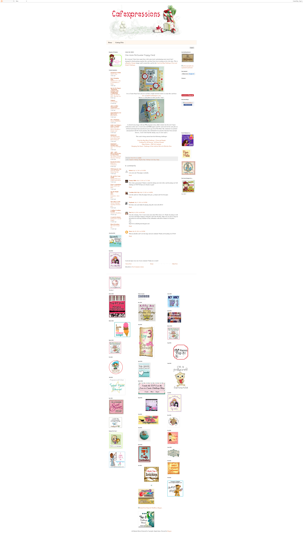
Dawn (130, 231)
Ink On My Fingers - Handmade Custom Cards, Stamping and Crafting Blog (116, 90)
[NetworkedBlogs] (188, 102)
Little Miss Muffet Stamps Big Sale (115, 171)
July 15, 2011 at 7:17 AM (143, 180)
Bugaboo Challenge (133, 159)
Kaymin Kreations (115, 162)
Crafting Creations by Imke (116, 210)
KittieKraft (113, 135)
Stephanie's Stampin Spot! (114, 144)
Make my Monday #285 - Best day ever (116, 95)
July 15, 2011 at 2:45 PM (141, 202)
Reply (130, 175)
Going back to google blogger (116, 219)
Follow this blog (188, 104)
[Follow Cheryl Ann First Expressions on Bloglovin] (188, 74)
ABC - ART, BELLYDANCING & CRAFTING (116, 153)
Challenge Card (149, 159)
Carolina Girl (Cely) (134, 192)
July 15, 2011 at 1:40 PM (146, 192)
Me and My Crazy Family (115, 176)
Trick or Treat (114, 74)
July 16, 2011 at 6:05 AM (138, 212)
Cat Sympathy (114, 101)
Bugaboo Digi (142, 159)
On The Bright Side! (114, 192)
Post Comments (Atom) (138, 267)
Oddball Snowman (115, 108)
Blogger (169, 531)
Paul (130, 212)
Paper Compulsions (116, 184)
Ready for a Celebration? (114, 164)
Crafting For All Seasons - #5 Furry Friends (151, 142)
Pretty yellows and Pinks (115, 186)
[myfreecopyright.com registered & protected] (187, 67)
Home (110, 42)
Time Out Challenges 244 (116, 147)
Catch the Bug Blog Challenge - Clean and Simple (151, 140)
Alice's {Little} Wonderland (114, 106)
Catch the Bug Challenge (164, 63)
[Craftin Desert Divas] (151, 410)
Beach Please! (114, 115)
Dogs (154, 159)
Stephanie (131, 202)
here (143, 95)
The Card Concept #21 (115, 226)
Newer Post (128, 264)
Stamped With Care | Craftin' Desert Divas (116, 179)
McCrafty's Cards (115, 201)
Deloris (131, 170)
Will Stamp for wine (116, 169)
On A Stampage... (115, 119)
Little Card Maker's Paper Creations (116, 125)
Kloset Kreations (115, 224)
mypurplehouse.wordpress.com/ (116, 113)
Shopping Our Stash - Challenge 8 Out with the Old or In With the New (151, 146)
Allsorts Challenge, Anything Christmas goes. (115, 204)
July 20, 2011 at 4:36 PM (139, 231)
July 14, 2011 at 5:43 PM (139, 170)
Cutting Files (119, 42)
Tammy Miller (133, 180)
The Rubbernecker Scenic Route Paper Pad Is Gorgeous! (115, 138)
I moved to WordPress (116, 213)
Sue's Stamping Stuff (115, 78)
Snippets (113, 100)
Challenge (132, 65)
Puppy (157, 159)
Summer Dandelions (116, 121)
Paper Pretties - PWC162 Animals (151, 144)
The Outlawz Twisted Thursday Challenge (116, 156)
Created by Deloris (116, 217)
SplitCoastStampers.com (154, 95)
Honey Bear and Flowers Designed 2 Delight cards (115, 129)
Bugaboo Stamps (131, 63)
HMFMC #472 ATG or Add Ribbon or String (116, 82)
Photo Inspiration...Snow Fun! (115, 195)
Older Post (174, 264)
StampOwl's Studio (116, 72)
